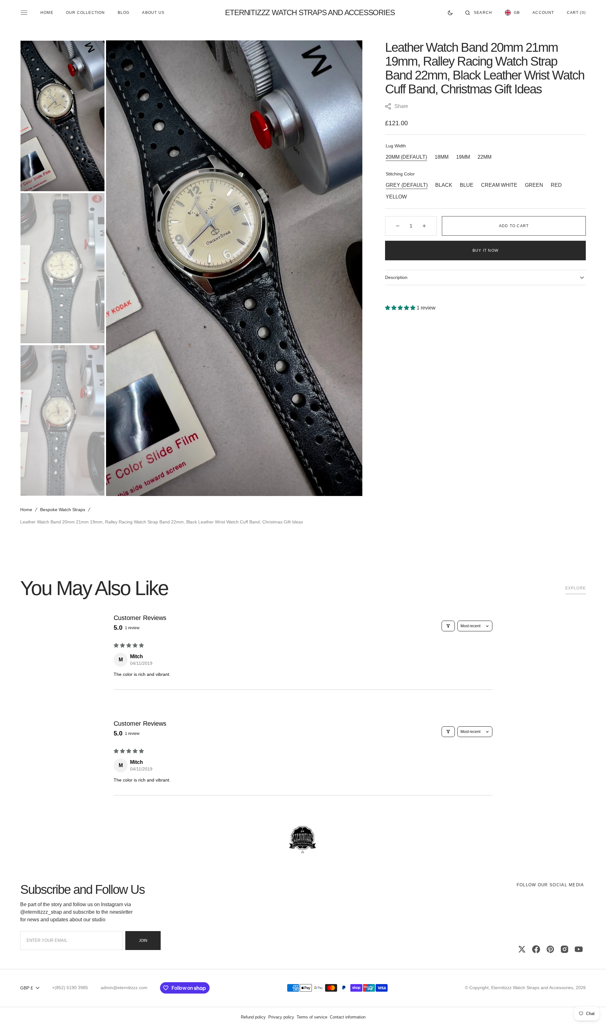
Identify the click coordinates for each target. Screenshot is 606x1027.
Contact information (347, 1017)
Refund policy (253, 1017)
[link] (303, 840)
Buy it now (485, 250)
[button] (478, 13)
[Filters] (448, 626)
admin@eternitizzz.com (124, 987)
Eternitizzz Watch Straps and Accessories (532, 987)
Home (26, 509)
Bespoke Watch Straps (62, 509)
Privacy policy (281, 1017)
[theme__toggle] (450, 13)
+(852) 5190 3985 (70, 987)
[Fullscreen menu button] (24, 12)
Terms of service (312, 1017)
